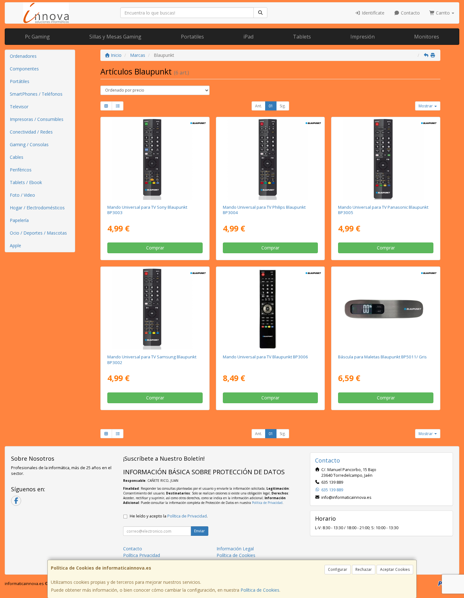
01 (271, 106)
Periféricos (21, 170)
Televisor (19, 107)
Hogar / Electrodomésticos (37, 208)
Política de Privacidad (267, 502)
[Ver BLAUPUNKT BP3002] (155, 309)
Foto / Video (22, 195)
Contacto (410, 13)
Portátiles (19, 81)
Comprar (155, 248)
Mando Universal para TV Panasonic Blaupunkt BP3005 (383, 209)
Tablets (302, 36)
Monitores (426, 36)
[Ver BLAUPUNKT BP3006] (270, 309)
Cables (16, 157)
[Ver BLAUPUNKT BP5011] (386, 309)
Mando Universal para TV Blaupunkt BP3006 (265, 357)
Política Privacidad (141, 555)
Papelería (19, 220)
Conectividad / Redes (31, 132)
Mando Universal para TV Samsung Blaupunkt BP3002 (151, 359)
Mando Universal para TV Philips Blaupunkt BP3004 (264, 209)
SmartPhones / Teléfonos (36, 94)
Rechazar (363, 569)
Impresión (362, 36)
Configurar (337, 569)
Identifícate (372, 13)
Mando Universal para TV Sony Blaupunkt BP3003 (147, 209)
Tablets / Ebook (26, 182)
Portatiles (192, 36)
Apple (15, 245)
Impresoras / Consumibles (36, 119)
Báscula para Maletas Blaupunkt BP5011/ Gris (382, 357)
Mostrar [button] (426, 106)
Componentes (24, 69)
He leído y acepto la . (169, 516)
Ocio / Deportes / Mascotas (38, 233)
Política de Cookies (260, 590)
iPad (248, 36)
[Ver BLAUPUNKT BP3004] (270, 159)
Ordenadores (23, 56)
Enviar (199, 531)
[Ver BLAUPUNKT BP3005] (386, 159)
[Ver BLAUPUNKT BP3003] (155, 159)
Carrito (443, 13)
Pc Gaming (37, 36)
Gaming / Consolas (29, 144)
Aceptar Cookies (395, 569)
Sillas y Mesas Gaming (115, 36)
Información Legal (235, 549)
